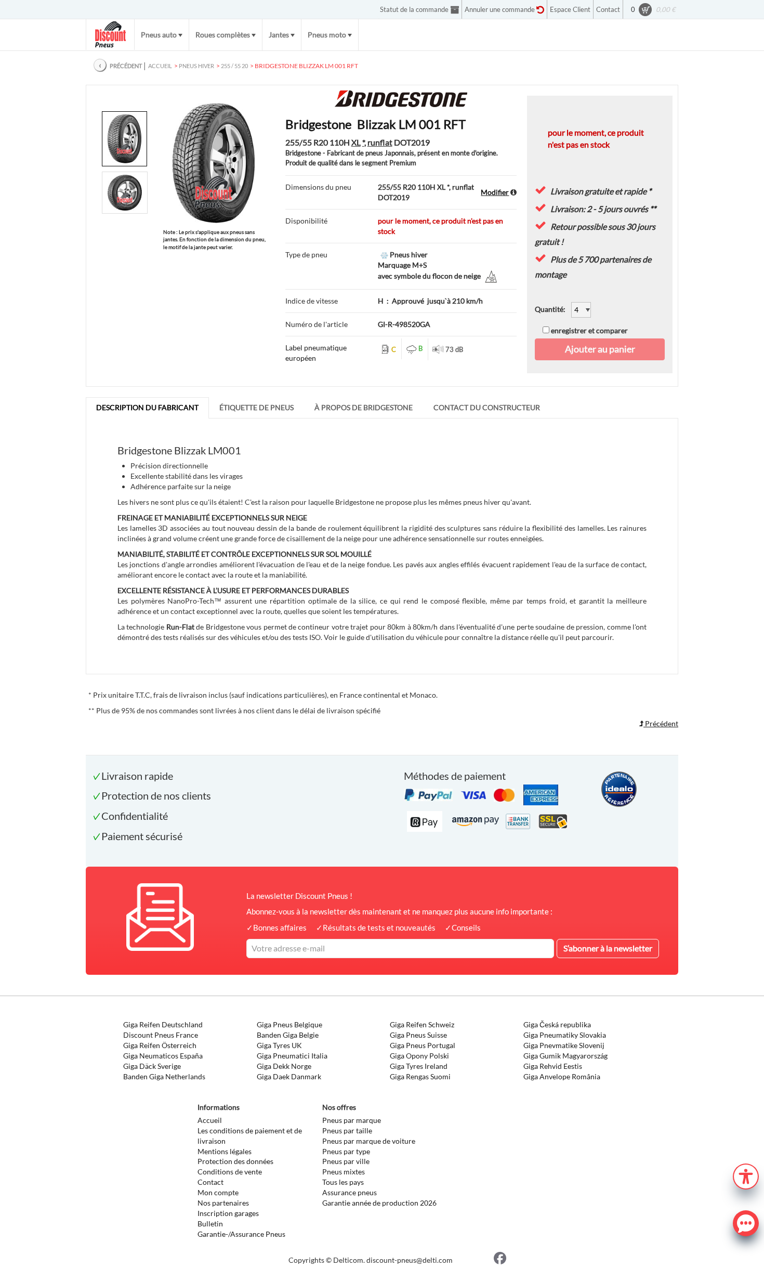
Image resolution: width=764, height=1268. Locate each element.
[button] (746, 1175)
